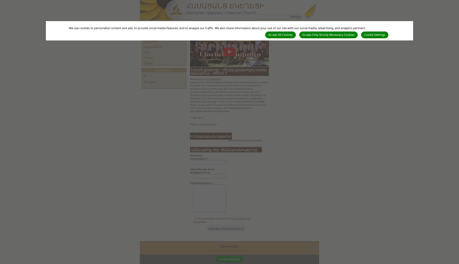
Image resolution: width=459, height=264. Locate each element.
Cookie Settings (374, 35)
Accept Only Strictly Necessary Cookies (328, 35)
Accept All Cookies (280, 35)
